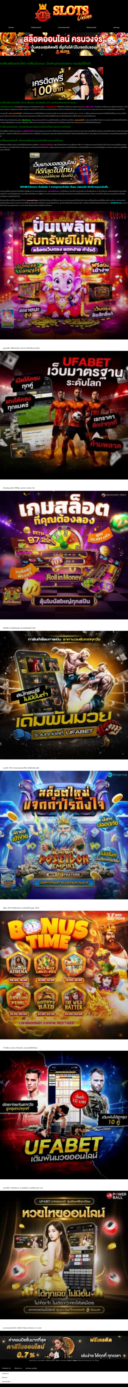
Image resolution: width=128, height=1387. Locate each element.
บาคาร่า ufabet (72, 1360)
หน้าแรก (11, 27)
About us (18, 1368)
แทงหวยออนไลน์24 (11, 1325)
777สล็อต (7, 1045)
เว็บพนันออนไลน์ (10, 485)
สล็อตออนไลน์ (91, 27)
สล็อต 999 (8, 905)
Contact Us (6, 1368)
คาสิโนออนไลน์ (36, 27)
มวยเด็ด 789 (9, 765)
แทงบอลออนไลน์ (64, 27)
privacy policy (31, 1368)
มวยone (7, 1185)
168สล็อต (7, 625)
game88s (7, 345)
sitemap (116, 27)
